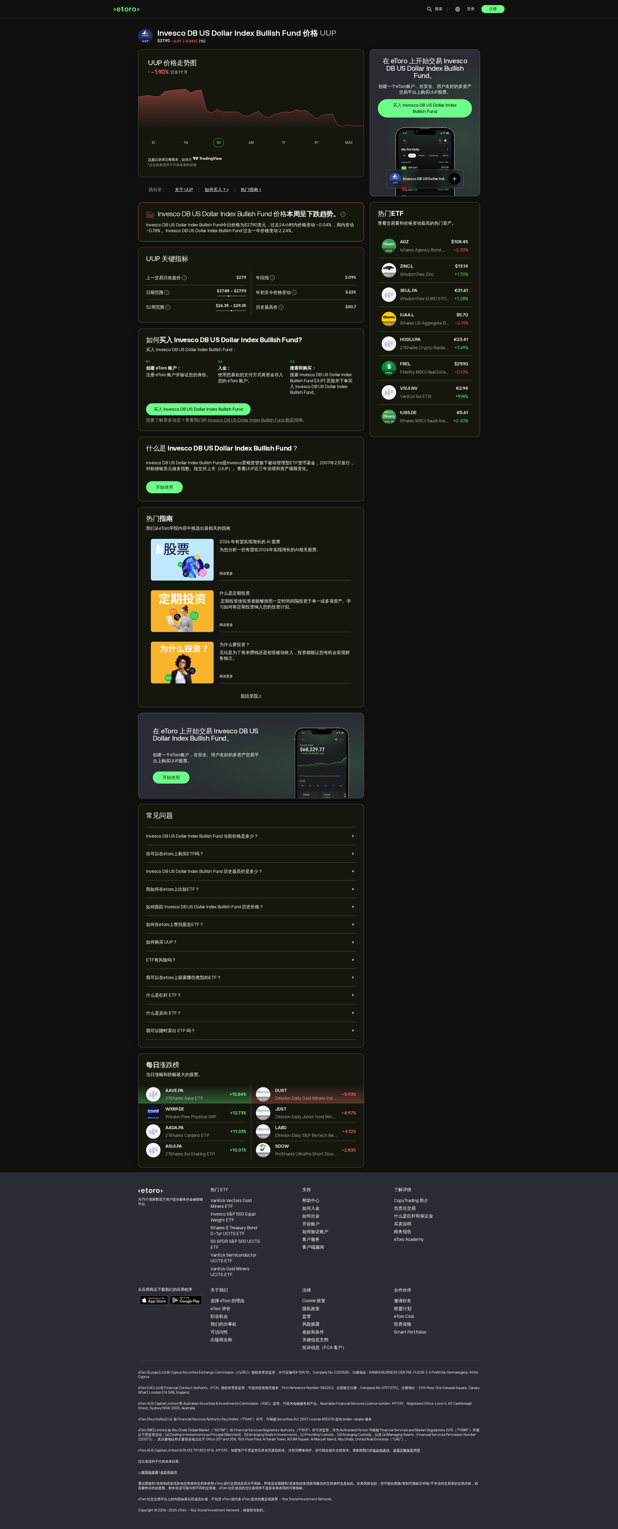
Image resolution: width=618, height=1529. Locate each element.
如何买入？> (217, 189)
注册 (493, 9)
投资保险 (402, 1324)
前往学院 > (251, 696)
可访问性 (219, 1332)
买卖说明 (402, 1224)
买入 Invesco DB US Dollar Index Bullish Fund (425, 108)
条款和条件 (313, 1332)
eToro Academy (409, 1239)
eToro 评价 (221, 1308)
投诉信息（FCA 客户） (324, 1347)
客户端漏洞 (313, 1247)
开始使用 (164, 487)
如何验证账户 (315, 1231)
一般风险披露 (148, 1472)
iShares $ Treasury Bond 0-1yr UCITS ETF (234, 1230)
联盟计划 (402, 1308)
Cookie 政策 (313, 1300)
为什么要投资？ (234, 644)
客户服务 (311, 1239)
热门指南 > (251, 189)
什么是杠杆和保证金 (413, 1216)
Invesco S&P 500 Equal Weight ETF (233, 1217)
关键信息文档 (315, 1339)
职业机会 (219, 1316)
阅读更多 (226, 573)
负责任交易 (405, 1208)
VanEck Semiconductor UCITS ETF (233, 1258)
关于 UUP (184, 189)
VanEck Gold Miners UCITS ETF (230, 1271)
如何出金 (311, 1216)
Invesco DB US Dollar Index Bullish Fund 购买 (251, 420)
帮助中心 (311, 1200)
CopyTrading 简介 (411, 1200)
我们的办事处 (224, 1324)
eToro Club (404, 1316)
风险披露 (311, 1324)
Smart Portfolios (410, 1332)
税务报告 (402, 1231)
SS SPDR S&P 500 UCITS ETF (235, 1244)
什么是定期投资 (234, 593)
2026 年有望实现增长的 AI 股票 (249, 541)
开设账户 (311, 1224)
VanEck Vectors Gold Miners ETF (231, 1203)
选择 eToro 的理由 (228, 1300)
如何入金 (311, 1208)
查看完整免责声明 (406, 1450)
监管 (306, 1316)
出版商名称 (221, 1339)
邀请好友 (402, 1300)
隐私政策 (311, 1308)
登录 (471, 9)
